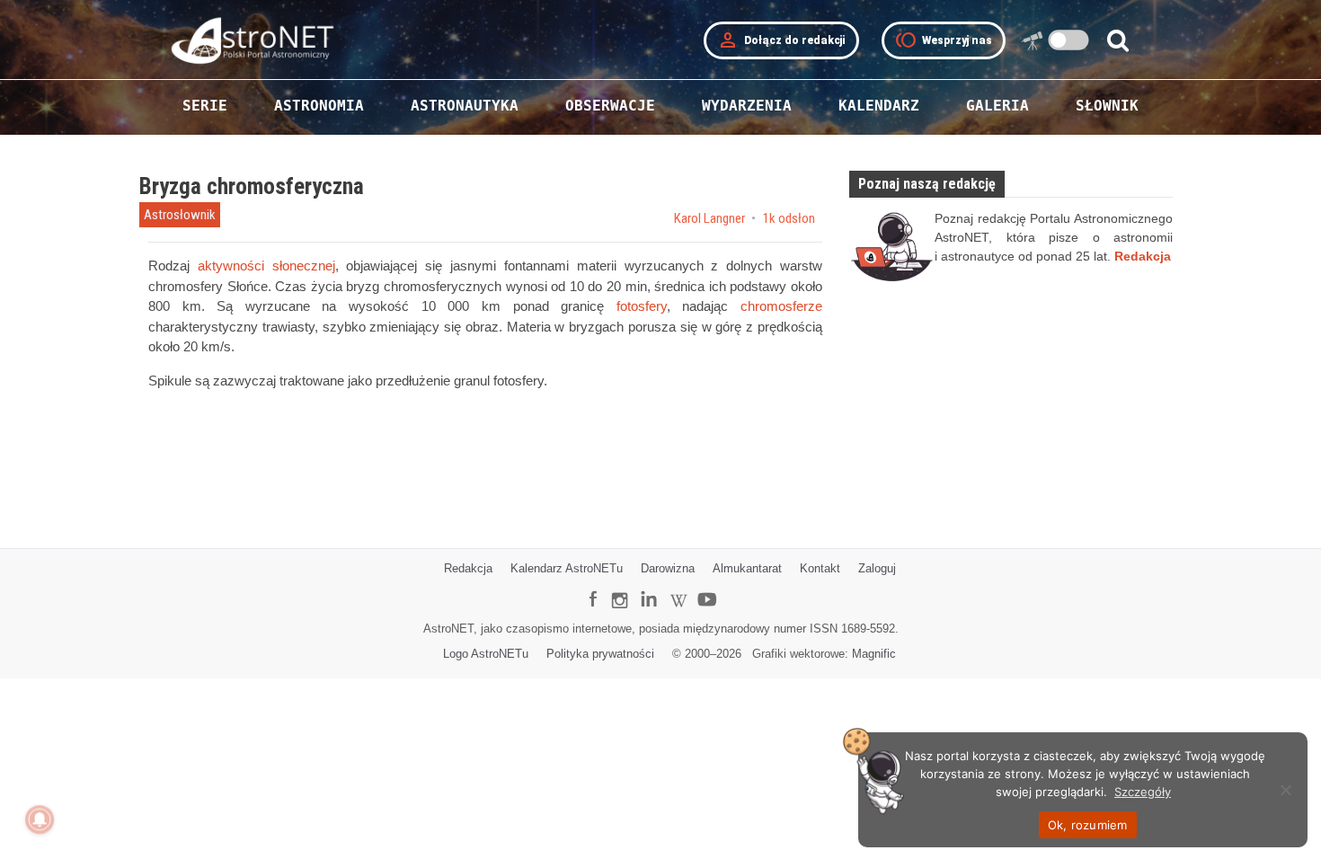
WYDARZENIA (747, 105)
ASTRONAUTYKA (465, 105)
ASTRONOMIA (319, 105)
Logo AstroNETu (485, 653)
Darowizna (668, 568)
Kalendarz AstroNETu (566, 568)
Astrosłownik (180, 215)
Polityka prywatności (600, 653)
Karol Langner (711, 219)
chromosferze (781, 306)
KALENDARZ (878, 105)
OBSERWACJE (610, 105)
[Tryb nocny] (1069, 40)
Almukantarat (747, 568)
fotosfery (641, 306)
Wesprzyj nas (943, 40)
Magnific (874, 653)
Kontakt (820, 568)
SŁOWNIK (1107, 105)
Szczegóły (1142, 791)
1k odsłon (789, 219)
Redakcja (468, 568)
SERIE (204, 105)
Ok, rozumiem (1088, 825)
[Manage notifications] (39, 819)
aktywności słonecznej (266, 266)
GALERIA (997, 105)
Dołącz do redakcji (781, 40)
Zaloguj (877, 568)
